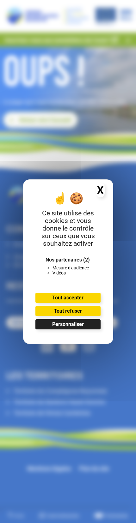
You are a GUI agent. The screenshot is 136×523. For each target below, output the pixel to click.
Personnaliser (68, 324)
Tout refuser (68, 311)
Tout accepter (67, 298)
